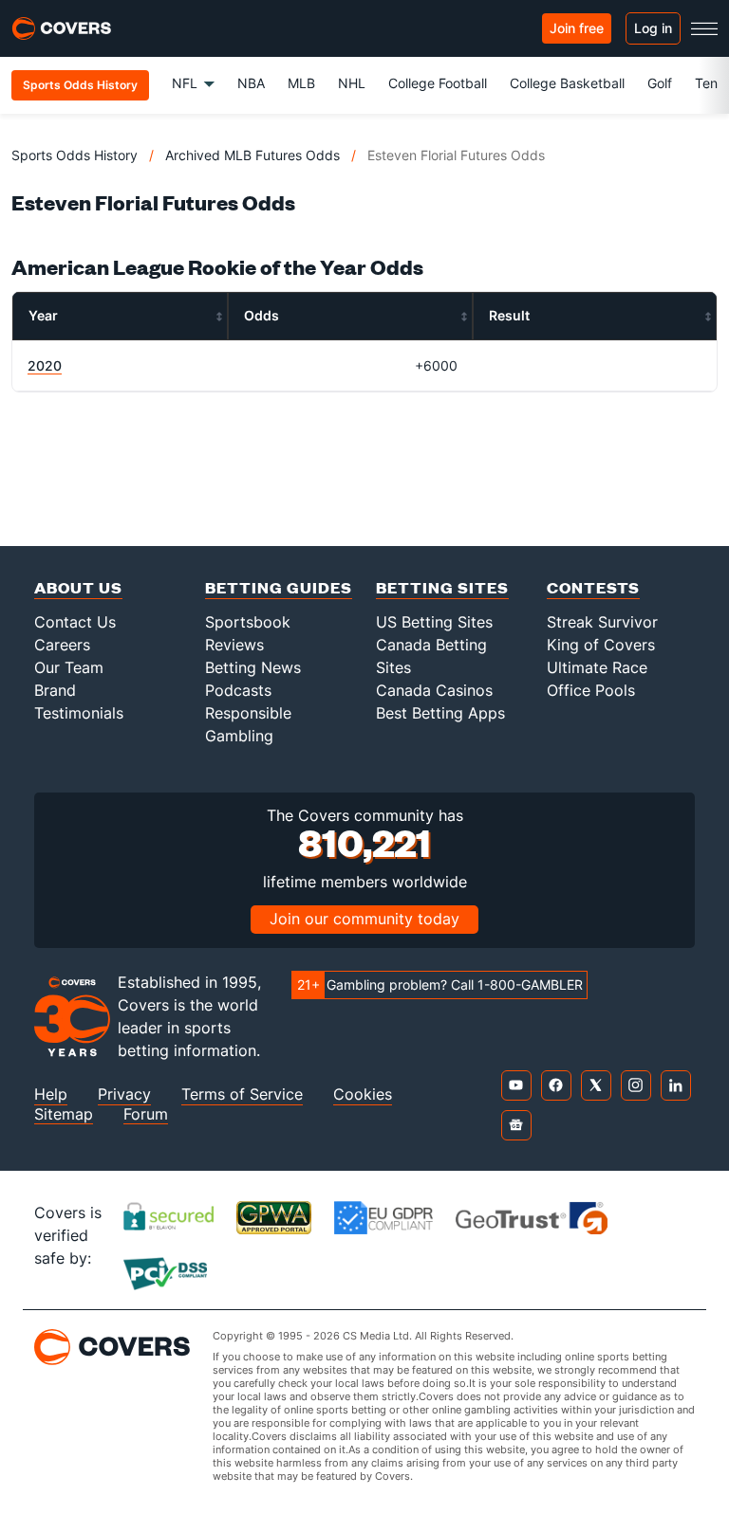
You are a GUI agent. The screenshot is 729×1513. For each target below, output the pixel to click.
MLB (301, 83)
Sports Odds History (74, 155)
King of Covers (601, 644)
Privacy (124, 1094)
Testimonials (78, 712)
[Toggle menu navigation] (704, 28)
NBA (251, 83)
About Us (78, 587)
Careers (62, 644)
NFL (184, 83)
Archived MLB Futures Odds (252, 155)
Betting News (253, 667)
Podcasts (238, 690)
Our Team (68, 667)
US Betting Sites (434, 621)
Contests (593, 587)
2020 (45, 365)
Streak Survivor (602, 621)
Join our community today (364, 918)
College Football (437, 83)
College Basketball (567, 83)
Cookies (362, 1094)
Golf (659, 83)
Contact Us (75, 621)
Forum (145, 1114)
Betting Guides (278, 587)
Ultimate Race (597, 667)
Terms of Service (242, 1094)
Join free (577, 28)
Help (50, 1094)
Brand (55, 690)
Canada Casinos (434, 690)
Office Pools (591, 690)
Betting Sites (442, 587)
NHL (351, 83)
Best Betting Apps (440, 712)
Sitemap (63, 1114)
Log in (653, 28)
